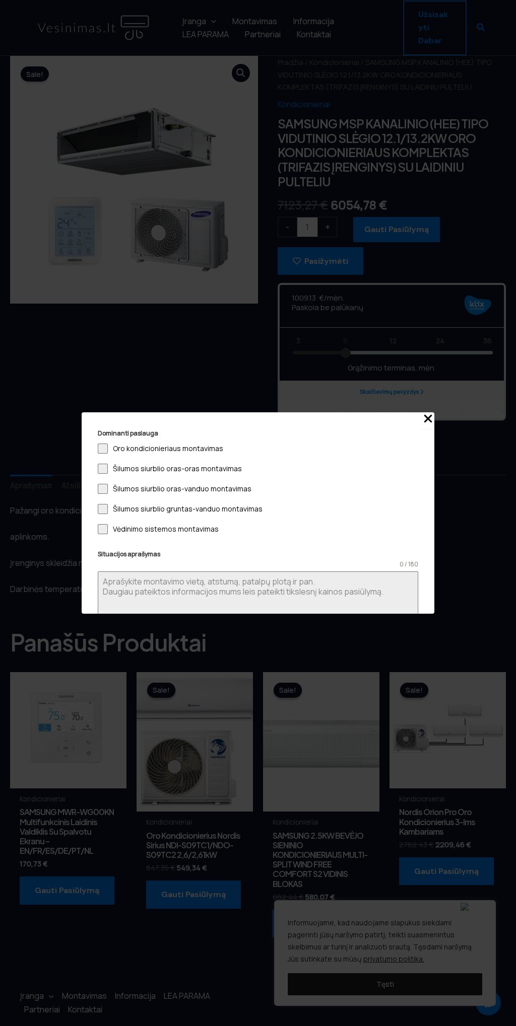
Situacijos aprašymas (129, 554)
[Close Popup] (428, 420)
